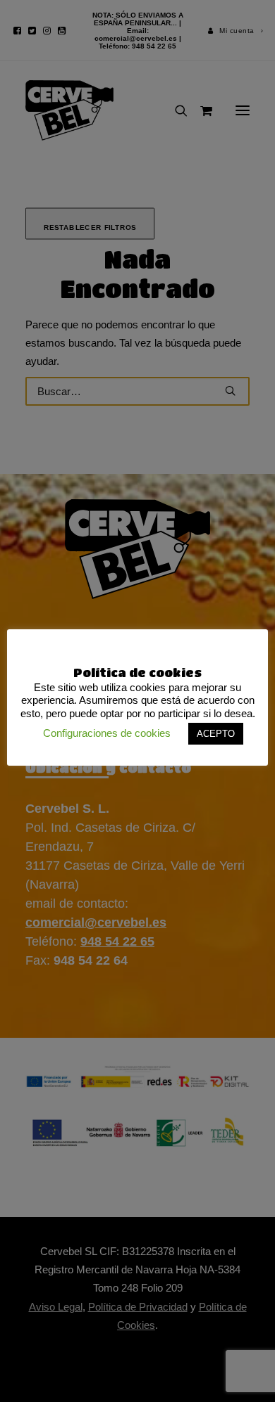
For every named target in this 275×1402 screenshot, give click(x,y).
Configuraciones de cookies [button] (107, 733)
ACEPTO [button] (216, 733)
